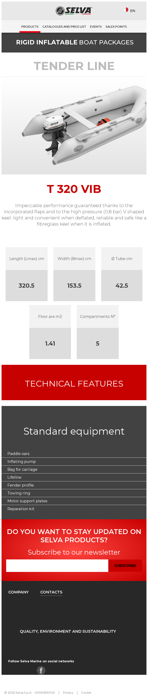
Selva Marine (74, 11)
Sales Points (116, 26)
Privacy (68, 692)
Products (30, 26)
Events (96, 26)
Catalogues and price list (64, 26)
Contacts (51, 592)
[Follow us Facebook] (11, 11)
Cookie (86, 692)
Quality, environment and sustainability (68, 631)
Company (18, 592)
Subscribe (125, 565)
